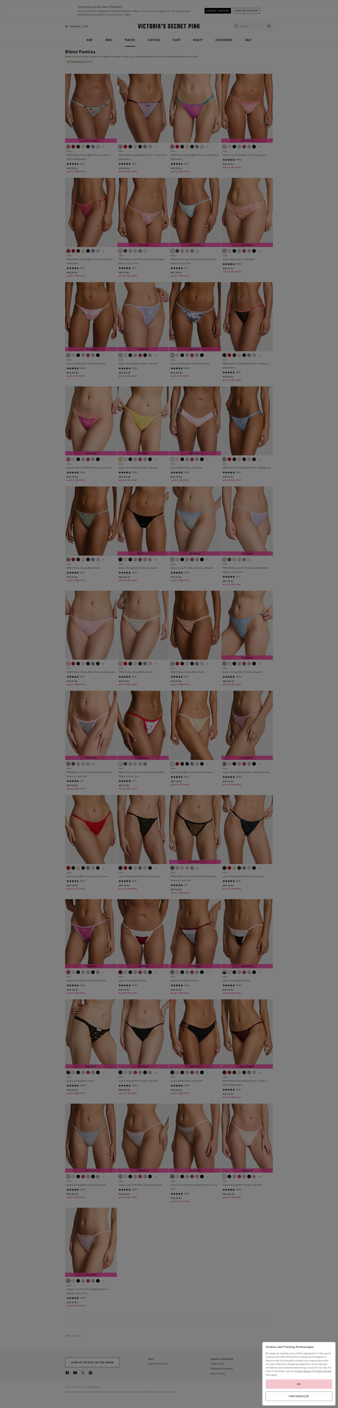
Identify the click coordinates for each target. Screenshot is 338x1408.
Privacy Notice (303, 1371)
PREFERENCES (299, 1396)
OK (299, 1384)
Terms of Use (323, 1371)
